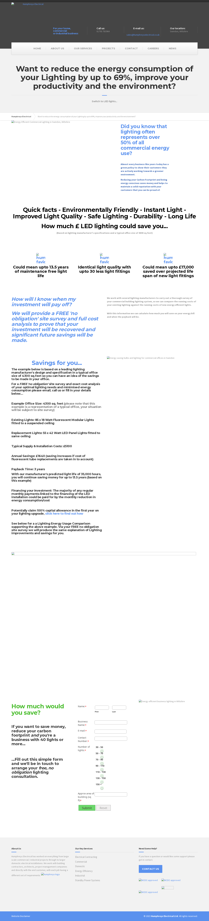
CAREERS (153, 48)
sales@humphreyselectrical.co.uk (143, 34)
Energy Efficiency (84, 871)
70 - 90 (99, 759)
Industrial (80, 875)
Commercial (81, 861)
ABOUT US (57, 48)
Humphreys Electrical (21, 116)
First (96, 712)
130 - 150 (101, 778)
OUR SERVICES (83, 48)
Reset (103, 808)
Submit (87, 808)
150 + (99, 784)
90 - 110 (100, 765)
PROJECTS (108, 48)
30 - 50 (99, 747)
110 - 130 (101, 771)
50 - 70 (99, 753)
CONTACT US (150, 868)
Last (114, 712)
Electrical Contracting (86, 856)
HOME (37, 48)
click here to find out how (64, 513)
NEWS (172, 48)
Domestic (80, 866)
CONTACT (131, 48)
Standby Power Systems (87, 880)
